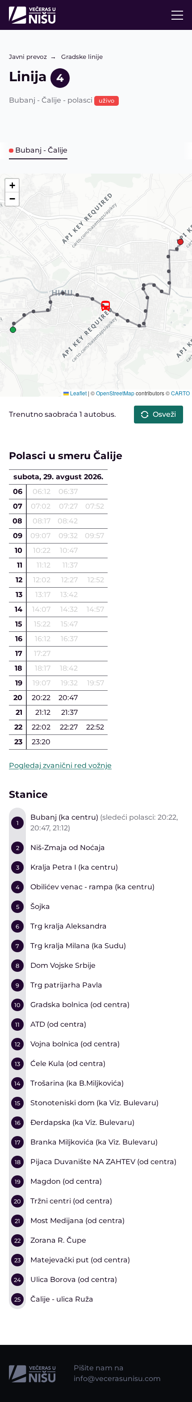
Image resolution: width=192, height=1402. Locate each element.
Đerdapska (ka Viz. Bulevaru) (82, 1122)
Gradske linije (82, 56)
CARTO (180, 393)
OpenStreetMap (115, 393)
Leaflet (78, 393)
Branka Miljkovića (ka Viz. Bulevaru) (94, 1142)
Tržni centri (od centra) (71, 1201)
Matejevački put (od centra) (80, 1260)
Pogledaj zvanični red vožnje (60, 765)
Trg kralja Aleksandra (68, 926)
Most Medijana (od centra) (77, 1220)
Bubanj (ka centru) (64, 817)
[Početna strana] (34, 15)
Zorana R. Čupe (58, 1240)
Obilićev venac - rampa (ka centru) (92, 887)
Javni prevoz (28, 56)
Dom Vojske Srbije (63, 965)
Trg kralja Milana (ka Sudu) (78, 946)
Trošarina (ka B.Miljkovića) (77, 1083)
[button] (13, 330)
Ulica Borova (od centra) (73, 1279)
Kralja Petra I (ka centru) (74, 867)
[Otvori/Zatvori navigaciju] (177, 15)
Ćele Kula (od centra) (67, 1063)
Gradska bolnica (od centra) (79, 1004)
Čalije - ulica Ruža (61, 1299)
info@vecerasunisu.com (117, 1378)
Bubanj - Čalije (41, 150)
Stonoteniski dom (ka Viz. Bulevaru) (94, 1103)
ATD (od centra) (58, 1024)
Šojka (40, 906)
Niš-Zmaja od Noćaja (67, 847)
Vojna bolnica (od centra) (75, 1044)
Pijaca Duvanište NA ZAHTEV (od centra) (103, 1161)
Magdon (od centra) (66, 1181)
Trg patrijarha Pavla (66, 985)
